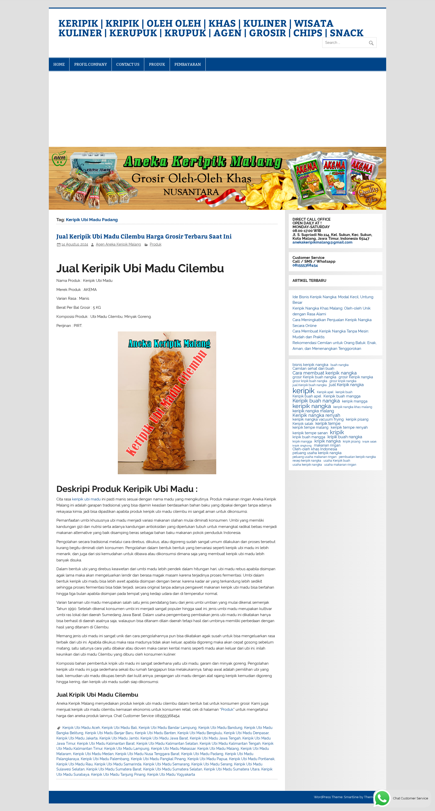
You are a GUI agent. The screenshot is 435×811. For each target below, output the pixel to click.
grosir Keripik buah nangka (314, 377)
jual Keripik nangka (346, 385)
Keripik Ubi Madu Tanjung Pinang (118, 774)
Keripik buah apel (307, 396)
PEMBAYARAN (187, 64)
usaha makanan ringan (340, 464)
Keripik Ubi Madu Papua (207, 759)
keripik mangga (355, 401)
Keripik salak (303, 424)
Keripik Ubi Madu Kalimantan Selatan (167, 743)
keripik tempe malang (311, 427)
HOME (59, 64)
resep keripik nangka (307, 460)
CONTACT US (127, 64)
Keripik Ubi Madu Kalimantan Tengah (230, 743)
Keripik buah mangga (341, 396)
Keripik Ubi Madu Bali (119, 728)
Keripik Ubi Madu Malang (218, 749)
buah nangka (340, 364)
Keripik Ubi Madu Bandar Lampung (168, 728)
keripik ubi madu (86, 499)
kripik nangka (327, 441)
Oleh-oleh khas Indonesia (315, 449)
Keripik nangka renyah (316, 415)
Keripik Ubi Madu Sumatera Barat (113, 769)
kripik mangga (302, 441)
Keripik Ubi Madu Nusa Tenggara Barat (147, 754)
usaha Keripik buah (336, 460)
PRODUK (157, 64)
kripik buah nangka (345, 437)
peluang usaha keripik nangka (317, 453)
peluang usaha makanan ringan (315, 456)
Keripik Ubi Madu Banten (155, 733)
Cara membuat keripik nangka (325, 373)
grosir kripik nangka (343, 381)
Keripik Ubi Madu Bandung (220, 728)
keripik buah (344, 392)
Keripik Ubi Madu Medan (93, 754)
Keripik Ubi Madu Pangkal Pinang (158, 759)
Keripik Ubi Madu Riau (74, 764)
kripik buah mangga (309, 437)
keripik (304, 390)
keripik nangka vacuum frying (318, 419)
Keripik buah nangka (316, 400)
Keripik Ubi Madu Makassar (173, 749)
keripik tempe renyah (349, 427)
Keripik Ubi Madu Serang (211, 764)
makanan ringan (327, 445)
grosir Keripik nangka (356, 377)
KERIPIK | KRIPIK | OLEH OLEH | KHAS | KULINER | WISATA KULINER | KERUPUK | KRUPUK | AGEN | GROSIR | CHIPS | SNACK (211, 27)
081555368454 (305, 265)
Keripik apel (325, 392)
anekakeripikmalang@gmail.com (322, 242)
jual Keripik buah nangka (310, 385)
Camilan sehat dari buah (313, 368)
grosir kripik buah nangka (310, 381)
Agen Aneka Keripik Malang (118, 244)
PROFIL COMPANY (90, 64)
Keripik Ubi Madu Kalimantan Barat (106, 743)
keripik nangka (312, 406)
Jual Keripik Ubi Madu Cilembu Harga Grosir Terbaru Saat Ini (144, 236)
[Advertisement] (217, 109)
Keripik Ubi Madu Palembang (105, 759)
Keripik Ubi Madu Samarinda (117, 764)
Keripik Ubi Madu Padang (202, 754)
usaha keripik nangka (307, 464)
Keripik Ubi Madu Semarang (166, 764)
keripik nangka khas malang (352, 407)
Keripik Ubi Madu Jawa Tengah (215, 738)
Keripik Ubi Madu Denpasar (246, 733)
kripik (337, 432)
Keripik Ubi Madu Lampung (126, 749)
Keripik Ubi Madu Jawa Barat (164, 738)
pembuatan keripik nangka (357, 456)
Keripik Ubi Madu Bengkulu (199, 733)
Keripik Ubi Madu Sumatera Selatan (172, 769)
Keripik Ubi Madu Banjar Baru (109, 733)
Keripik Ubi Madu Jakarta (77, 738)
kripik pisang (351, 441)
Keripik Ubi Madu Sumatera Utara (232, 769)
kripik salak (369, 441)
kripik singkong (302, 445)
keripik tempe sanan (310, 433)
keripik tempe (327, 424)
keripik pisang (357, 419)
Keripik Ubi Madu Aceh (81, 728)
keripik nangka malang (313, 411)
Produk (155, 244)
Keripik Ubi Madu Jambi (119, 738)
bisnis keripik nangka (310, 365)
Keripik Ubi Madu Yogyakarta (171, 774)
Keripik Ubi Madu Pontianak (251, 759)
